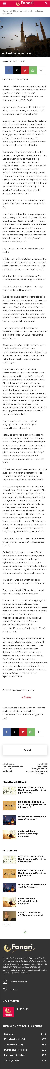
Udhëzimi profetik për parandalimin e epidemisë (13, 769)
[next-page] (8, 925)
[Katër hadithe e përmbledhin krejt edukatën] (9, 834)
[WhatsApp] (33, 70)
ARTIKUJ (13, 11)
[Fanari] (13, 750)
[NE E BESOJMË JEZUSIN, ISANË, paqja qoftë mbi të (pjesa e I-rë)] (9, 805)
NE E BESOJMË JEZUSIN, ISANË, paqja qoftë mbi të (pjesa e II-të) (32, 790)
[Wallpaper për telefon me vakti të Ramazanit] (9, 820)
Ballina (5, 11)
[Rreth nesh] (8, 1012)
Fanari (8, 61)
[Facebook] (9, 70)
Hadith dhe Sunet (25, 11)
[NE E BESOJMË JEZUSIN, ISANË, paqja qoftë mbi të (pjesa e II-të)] (9, 790)
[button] (46, 3)
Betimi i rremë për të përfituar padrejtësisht (30, 913)
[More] (41, 70)
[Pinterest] (25, 70)
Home (26, 697)
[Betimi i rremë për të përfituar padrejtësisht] (9, 916)
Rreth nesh (22, 1009)
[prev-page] (4, 925)
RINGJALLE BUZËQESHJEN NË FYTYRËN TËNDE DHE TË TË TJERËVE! (36, 770)
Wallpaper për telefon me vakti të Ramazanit (32, 818)
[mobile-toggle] (4, 3)
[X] (17, 70)
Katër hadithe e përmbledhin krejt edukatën (28, 834)
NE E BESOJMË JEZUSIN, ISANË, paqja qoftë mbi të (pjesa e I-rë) (32, 804)
